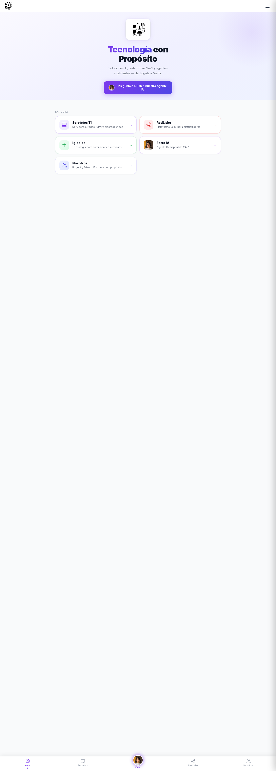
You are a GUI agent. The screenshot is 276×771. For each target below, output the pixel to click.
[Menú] (267, 7)
